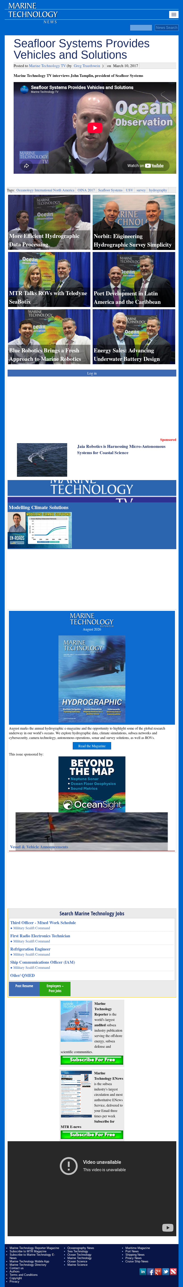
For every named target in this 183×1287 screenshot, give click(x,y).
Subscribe (92, 1060)
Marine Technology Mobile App (29, 1261)
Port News (132, 1251)
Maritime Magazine (137, 1248)
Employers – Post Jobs (55, 988)
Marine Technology (79, 1258)
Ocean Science (77, 1261)
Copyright (16, 1278)
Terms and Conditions (24, 1274)
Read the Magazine (92, 745)
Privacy (14, 1281)
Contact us (17, 1268)
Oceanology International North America (45, 190)
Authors (15, 1271)
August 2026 (92, 629)
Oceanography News (80, 1248)
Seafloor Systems (110, 190)
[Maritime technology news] (32, 17)
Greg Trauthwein (87, 65)
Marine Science (77, 1264)
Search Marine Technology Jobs (92, 913)
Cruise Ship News (136, 1261)
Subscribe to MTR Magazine (28, 1251)
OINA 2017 (86, 190)
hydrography (158, 190)
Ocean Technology (79, 1254)
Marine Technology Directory (28, 1264)
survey (141, 190)
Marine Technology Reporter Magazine (34, 1248)
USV (129, 190)
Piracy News (133, 1258)
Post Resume (24, 985)
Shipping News (135, 1254)
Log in (92, 373)
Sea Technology (77, 1251)
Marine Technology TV (47, 65)
